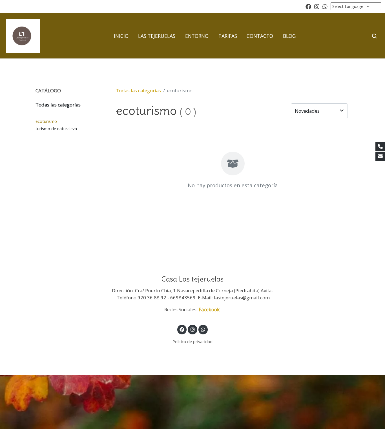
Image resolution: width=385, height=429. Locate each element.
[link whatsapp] (325, 6)
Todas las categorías (138, 90)
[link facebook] (308, 6)
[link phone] (380, 146)
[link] (23, 36)
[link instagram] (316, 6)
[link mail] (380, 156)
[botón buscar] (374, 36)
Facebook (210, 309)
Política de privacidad (192, 341)
